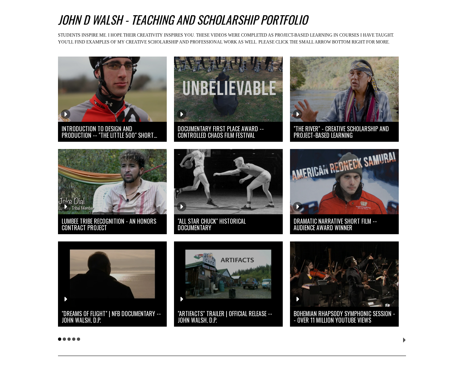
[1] (59, 339)
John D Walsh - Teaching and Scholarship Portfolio (182, 19)
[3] (69, 339)
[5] (78, 339)
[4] (73, 339)
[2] (64, 339)
